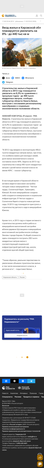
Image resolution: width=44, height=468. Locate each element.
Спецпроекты (7, 397)
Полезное (33, 393)
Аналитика (14, 393)
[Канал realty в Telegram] (31, 381)
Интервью (24, 393)
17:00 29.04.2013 (8, 21)
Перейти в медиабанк (29, 68)
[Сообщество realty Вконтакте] (23, 381)
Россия (22, 277)
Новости (5, 393)
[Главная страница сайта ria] (2, 16)
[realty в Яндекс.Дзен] (14, 381)
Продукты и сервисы (31, 397)
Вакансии (5, 405)
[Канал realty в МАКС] (6, 381)
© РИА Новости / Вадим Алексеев (12, 68)
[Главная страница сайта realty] (13, 16)
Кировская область (10, 277)
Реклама (18, 397)
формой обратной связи (22, 441)
